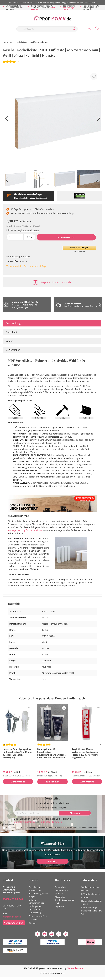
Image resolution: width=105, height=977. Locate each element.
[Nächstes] (98, 119)
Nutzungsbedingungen (51, 821)
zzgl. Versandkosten (28, 230)
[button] (79, 249)
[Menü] (5, 28)
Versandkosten (75, 968)
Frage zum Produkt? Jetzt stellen (56, 282)
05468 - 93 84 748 (13, 899)
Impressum (60, 906)
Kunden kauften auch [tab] (70, 698)
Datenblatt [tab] (11, 332)
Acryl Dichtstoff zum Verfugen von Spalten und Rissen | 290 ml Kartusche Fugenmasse (85, 753)
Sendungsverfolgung (90, 887)
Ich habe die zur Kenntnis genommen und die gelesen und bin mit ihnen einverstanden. (52, 827)
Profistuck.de (8, 42)
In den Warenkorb (66, 237)
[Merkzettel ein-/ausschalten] (93, 76)
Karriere (84, 897)
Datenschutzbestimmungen (26, 827)
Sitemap (32, 923)
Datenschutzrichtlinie (24, 821)
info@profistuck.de (12, 916)
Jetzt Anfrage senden (68, 8)
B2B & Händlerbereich (91, 894)
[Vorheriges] (6, 119)
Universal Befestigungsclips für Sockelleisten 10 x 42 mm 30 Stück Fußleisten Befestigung (17, 753)
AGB (64, 827)
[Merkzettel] (97, 29)
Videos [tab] (9, 340)
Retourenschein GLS (37, 916)
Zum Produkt (18, 781)
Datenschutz (60, 887)
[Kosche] (80, 195)
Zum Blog (52, 861)
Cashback (33, 919)
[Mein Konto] (89, 29)
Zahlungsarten (35, 906)
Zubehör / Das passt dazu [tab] (36, 698)
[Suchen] (74, 28)
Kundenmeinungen (89, 907)
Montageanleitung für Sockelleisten (25, 530)
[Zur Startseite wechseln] (52, 18)
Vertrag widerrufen (13, 922)
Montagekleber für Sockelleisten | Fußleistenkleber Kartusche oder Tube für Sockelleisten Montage (51, 753)
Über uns (85, 890)
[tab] (52, 323)
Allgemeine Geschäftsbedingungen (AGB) (65, 900)
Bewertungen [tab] (13, 349)
